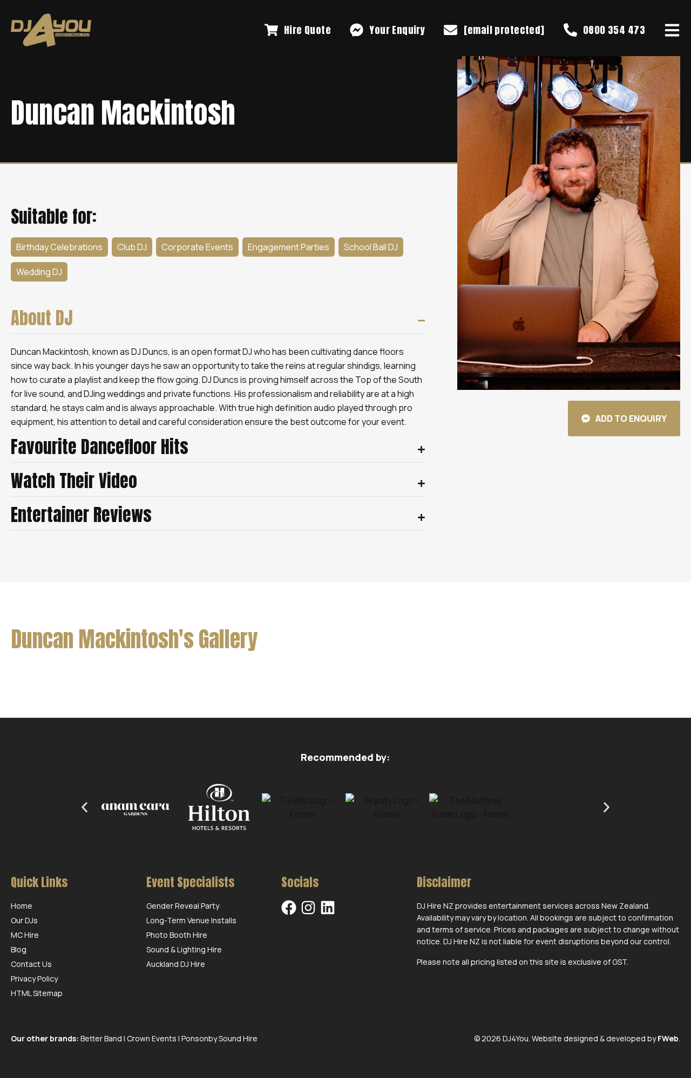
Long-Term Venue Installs (191, 920)
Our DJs (24, 920)
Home (21, 906)
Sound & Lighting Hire (184, 949)
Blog (18, 949)
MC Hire (25, 935)
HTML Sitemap (37, 993)
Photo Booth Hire (176, 935)
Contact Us (31, 964)
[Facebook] (288, 907)
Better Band (101, 1038)
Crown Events (152, 1038)
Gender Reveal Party (182, 906)
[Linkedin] (327, 907)
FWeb (668, 1038)
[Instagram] (308, 907)
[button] (84, 807)
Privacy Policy (34, 978)
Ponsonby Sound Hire (219, 1038)
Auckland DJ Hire (175, 964)
